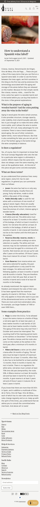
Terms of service (7, 472)
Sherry (3, 424)
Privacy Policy (6, 454)
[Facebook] (12, 494)
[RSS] (24, 494)
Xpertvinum (22, 501)
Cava (3, 436)
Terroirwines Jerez (7, 431)
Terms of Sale (6, 452)
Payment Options (7, 449)
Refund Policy (6, 456)
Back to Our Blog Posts (21, 414)
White (3, 429)
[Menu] (37, 8)
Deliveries (4, 447)
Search (3, 470)
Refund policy (6, 474)
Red (2, 427)
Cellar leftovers (6, 438)
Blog (3, 463)
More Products (6, 440)
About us (4, 468)
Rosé (3, 433)
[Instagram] (16, 494)
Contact (4, 465)
